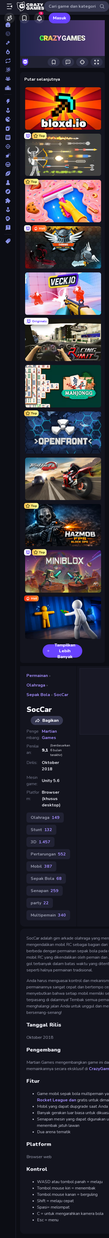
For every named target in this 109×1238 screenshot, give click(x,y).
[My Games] (24, 18)
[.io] (8, 119)
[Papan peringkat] (8, 87)
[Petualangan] (8, 191)
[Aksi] (8, 101)
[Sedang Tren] (8, 51)
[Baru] (8, 42)
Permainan (37, 676)
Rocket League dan (56, 1100)
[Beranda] (8, 24)
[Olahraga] (8, 173)
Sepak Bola (38, 695)
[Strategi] (8, 218)
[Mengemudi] (8, 164)
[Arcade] (8, 110)
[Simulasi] (8, 209)
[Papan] (8, 182)
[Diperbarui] (8, 60)
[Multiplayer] (8, 78)
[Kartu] (8, 128)
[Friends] (9, 18)
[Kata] (8, 137)
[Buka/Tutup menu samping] (9, 6)
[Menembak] (8, 146)
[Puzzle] (8, 200)
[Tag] (8, 241)
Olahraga (35, 685)
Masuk (59, 18)
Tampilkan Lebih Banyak (64, 651)
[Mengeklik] (8, 155)
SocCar (61, 695)
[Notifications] (39, 18)
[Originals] (8, 69)
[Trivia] (8, 227)
